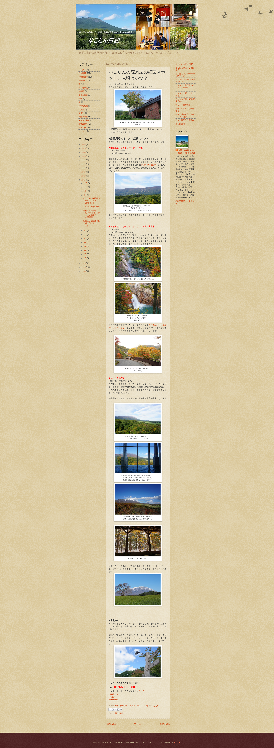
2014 (83, 271)
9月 (85, 195)
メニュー (82, 131)
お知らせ (82, 80)
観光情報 (119, 713)
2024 (83, 152)
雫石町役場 (180, 124)
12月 (86, 183)
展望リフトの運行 (149, 165)
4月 (85, 246)
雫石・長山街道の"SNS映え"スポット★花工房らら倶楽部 (91, 214)
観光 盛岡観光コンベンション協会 (185, 115)
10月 (86, 191)
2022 (83, 160)
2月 (85, 254)
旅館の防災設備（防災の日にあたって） (91, 223)
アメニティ (83, 128)
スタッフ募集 (84, 120)
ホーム (138, 723)
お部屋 (81, 91)
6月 (85, 238)
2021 (83, 164)
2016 (83, 263)
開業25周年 (83, 124)
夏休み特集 (83, 95)
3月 (85, 250)
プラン (81, 113)
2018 (83, 176)
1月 (85, 258)
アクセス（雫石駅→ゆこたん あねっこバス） (185, 87)
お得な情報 (83, 106)
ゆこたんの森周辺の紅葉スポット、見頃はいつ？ (91, 200)
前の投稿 (165, 723)
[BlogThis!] (112, 709)
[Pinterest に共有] (120, 709)
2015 (83, 267)
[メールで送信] (109, 709)
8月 (85, 230)
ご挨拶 (81, 109)
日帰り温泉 (83, 117)
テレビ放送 (83, 88)
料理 (80, 98)
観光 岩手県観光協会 (185, 120)
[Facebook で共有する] (118, 709)
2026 (83, 144)
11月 (86, 187)
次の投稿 (111, 723)
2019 (83, 172)
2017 (83, 180)
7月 (85, 234)
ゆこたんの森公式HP (184, 64)
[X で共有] (115, 709)
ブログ (81, 70)
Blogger (177, 742)
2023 (83, 156)
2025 (83, 148)
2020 (83, 168)
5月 (85, 242)
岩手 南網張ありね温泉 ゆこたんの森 (186, 151)
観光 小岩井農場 (183, 105)
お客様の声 (83, 77)
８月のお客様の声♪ (91, 207)
